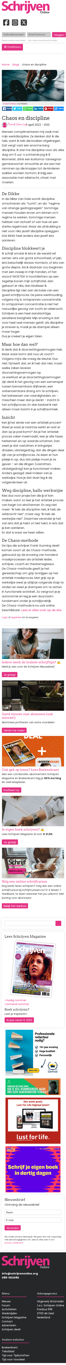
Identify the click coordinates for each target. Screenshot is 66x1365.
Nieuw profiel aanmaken (14, 40)
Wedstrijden (9, 1313)
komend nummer (17, 1004)
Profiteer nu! (11, 790)
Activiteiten (9, 1309)
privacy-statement (14, 1242)
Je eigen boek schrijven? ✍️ (23, 829)
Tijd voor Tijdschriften (15, 1355)
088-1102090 (10, 1277)
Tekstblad (8, 1351)
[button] (12, 47)
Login (5, 617)
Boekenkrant (10, 1347)
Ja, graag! (10, 842)
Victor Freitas (10, 103)
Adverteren (9, 1325)
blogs (15, 64)
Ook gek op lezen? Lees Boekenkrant (30, 770)
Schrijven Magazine (14, 1317)
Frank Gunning (16, 124)
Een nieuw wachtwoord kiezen (42, 40)
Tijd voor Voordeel (13, 1359)
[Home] (27, 7)
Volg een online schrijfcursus (24, 881)
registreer (16, 617)
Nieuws (6, 1301)
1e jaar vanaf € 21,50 (19, 1020)
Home (6, 64)
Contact (7, 1321)
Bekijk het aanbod (15, 906)
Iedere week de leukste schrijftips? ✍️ (31, 662)
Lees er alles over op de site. (41, 610)
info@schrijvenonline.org (20, 1273)
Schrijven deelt (11, 1329)
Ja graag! (10, 675)
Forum (6, 1305)
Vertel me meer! (14, 730)
